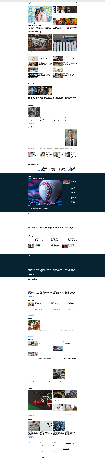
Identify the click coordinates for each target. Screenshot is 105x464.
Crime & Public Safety (31, 268)
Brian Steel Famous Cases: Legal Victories (33, 149)
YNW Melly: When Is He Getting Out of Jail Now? (71, 28)
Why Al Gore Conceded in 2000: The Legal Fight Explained (45, 353)
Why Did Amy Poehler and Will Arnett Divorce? (55, 240)
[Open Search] (76, 2)
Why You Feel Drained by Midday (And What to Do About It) (46, 120)
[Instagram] (64, 449)
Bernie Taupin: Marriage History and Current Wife (48, 28)
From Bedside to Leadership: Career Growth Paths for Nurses (59, 413)
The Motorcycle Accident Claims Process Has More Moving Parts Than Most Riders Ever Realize (61, 155)
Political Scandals (40, 357)
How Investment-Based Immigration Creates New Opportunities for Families (69, 58)
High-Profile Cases (42, 459)
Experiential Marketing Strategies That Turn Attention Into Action (46, 433)
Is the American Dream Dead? (70, 399)
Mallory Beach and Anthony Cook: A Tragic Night (58, 270)
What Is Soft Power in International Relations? (44, 332)
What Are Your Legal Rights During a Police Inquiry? (73, 169)
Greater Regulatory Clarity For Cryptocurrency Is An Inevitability (70, 433)
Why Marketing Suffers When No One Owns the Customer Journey (44, 69)
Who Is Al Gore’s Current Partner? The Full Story (69, 16)
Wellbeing (29, 117)
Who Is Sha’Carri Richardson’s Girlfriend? (72, 246)
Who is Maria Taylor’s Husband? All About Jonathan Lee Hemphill (40, 24)
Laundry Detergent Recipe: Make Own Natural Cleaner (33, 381)
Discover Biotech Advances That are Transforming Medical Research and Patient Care (58, 228)
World (29, 330)
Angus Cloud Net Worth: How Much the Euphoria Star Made (69, 69)
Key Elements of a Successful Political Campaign (44, 343)
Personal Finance (65, 62)
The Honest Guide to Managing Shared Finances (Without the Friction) (69, 75)
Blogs (53, 448)
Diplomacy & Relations (43, 330)
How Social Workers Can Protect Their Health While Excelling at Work (70, 414)
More (31, 460)
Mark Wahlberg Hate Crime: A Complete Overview (33, 270)
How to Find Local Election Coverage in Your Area (70, 270)
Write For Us (53, 453)
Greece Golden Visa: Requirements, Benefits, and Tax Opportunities (38, 304)
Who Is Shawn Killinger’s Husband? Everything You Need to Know (72, 240)
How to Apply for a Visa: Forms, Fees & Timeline (58, 293)
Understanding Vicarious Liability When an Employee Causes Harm (33, 433)
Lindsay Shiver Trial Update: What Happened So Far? (58, 28)
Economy (36, 302)
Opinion (29, 410)
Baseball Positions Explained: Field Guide (73, 197)
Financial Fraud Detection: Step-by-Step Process (34, 169)
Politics (39, 341)
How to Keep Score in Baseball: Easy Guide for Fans (73, 202)
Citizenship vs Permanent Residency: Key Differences (70, 293)
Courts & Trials (42, 457)
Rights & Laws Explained (47, 153)
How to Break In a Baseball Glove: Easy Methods (73, 192)
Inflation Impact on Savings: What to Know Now (72, 304)
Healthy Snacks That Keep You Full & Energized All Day (33, 332)
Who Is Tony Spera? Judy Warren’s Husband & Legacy (32, 28)
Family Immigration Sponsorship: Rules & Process (33, 293)
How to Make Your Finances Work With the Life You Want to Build (70, 64)
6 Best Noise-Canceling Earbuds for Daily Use (69, 228)
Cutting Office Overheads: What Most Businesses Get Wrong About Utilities (44, 75)
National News (55, 268)
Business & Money (30, 51)
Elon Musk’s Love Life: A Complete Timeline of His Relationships (40, 28)
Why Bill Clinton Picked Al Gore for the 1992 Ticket (69, 348)
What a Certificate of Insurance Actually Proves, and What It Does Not (36, 155)
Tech (28, 457)
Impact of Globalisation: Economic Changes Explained (72, 310)
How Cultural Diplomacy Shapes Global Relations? (71, 332)
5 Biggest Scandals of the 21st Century (69, 358)
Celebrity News (30, 96)
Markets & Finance (40, 62)
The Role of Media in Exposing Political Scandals (44, 359)
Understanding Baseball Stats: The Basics (39, 207)
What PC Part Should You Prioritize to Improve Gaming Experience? (33, 228)
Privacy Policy (54, 451)
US (28, 459)
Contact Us (53, 450)
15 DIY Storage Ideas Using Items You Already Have (70, 381)
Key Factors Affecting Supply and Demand (38, 309)
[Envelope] (68, 449)
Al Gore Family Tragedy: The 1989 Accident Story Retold (68, 343)
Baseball (29, 205)
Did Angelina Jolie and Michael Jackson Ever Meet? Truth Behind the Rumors (33, 98)
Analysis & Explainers (56, 398)
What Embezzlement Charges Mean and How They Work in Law (74, 156)
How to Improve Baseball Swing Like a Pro (73, 182)
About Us (53, 445)
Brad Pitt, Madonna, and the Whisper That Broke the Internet (46, 98)
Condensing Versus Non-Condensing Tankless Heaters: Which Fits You (58, 433)
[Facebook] (66, 449)
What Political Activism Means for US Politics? (69, 353)
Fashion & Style (53, 244)
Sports (29, 451)
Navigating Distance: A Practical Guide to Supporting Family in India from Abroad (45, 64)
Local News (67, 268)
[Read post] (33, 58)
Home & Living (55, 431)
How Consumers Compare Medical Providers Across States (70, 120)
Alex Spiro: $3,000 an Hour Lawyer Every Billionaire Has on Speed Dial (71, 149)
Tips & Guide (30, 431)
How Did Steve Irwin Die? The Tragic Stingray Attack (55, 246)
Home (53, 444)
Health (41, 117)
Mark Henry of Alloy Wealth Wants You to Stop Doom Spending (58, 400)
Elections (41, 448)
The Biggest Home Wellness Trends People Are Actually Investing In (33, 120)
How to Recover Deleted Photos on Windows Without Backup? (46, 228)
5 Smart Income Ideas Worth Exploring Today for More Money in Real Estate (44, 58)
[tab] (30, 179)
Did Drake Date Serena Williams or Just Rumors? (39, 240)
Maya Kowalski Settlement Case (46, 148)
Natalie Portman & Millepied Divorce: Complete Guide (37, 246)
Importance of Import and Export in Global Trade (55, 309)
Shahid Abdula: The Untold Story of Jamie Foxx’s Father (58, 98)
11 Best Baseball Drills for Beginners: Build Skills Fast (73, 187)
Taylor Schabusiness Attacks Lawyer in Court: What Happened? (45, 270)
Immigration (30, 291)
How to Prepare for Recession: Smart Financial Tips (55, 304)
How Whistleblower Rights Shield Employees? (53, 169)
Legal (34, 152)
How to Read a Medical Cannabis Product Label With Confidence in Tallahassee (58, 120)
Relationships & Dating (31, 22)
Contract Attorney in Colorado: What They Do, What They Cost (48, 155)
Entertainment (30, 445)
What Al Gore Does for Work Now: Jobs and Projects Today (44, 348)
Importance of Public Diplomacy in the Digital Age (58, 332)
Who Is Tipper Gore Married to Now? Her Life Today (58, 16)
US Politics (64, 341)
